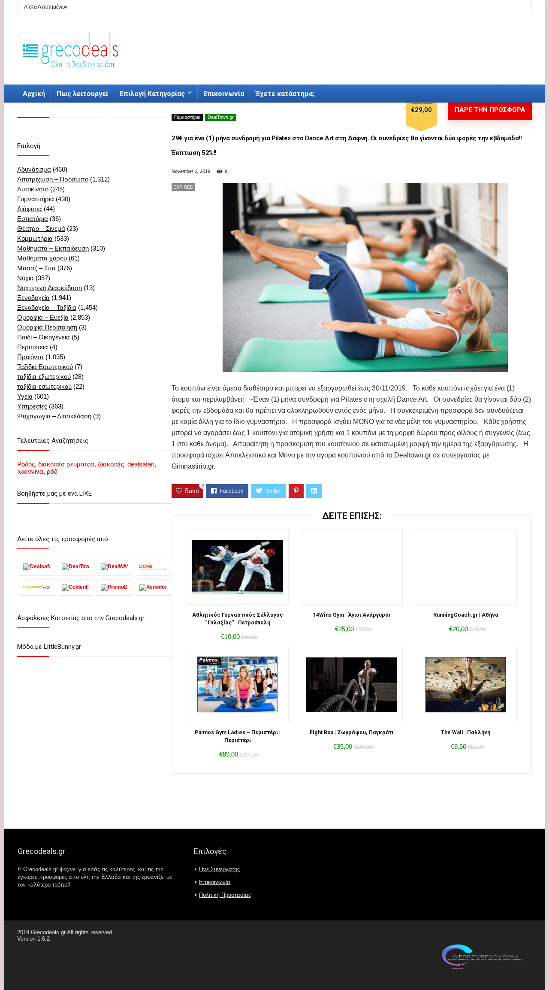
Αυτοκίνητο (32, 189)
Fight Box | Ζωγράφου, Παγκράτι (351, 732)
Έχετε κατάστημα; (285, 94)
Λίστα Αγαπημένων (45, 7)
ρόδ (52, 471)
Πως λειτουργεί (82, 94)
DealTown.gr (221, 117)
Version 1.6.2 (33, 939)
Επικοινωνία (223, 94)
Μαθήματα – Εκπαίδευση (53, 248)
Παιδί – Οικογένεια (43, 337)
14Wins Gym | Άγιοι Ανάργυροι (351, 615)
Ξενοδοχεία (33, 297)
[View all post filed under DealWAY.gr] (115, 567)
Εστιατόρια (32, 218)
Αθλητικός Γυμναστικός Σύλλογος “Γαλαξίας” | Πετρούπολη (237, 619)
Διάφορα (29, 208)
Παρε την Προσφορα (490, 110)
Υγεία (25, 396)
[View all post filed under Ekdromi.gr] (37, 587)
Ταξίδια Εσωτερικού (45, 366)
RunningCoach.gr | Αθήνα (465, 615)
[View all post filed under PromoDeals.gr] (115, 587)
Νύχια (25, 278)
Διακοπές (110, 464)
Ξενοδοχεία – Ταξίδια (46, 307)
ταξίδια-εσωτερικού (44, 386)
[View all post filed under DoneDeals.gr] (154, 567)
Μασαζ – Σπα (36, 268)
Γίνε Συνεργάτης (219, 869)
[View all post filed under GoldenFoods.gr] (76, 587)
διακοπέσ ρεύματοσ (66, 464)
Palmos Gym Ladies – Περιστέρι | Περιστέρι (238, 736)
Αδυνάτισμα (34, 169)
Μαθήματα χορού (42, 258)
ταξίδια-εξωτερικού (44, 376)
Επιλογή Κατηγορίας (152, 94)
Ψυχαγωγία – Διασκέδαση (54, 416)
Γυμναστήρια (187, 117)
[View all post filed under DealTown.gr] (76, 567)
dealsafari (140, 464)
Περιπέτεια (32, 347)
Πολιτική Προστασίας (225, 895)
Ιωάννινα (30, 471)
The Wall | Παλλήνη (465, 732)
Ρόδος (26, 464)
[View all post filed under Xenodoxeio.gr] (154, 587)
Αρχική (34, 94)
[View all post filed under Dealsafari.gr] (37, 567)
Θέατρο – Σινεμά (41, 228)
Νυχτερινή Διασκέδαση (49, 287)
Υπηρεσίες (32, 406)
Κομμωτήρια (35, 238)
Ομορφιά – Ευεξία (43, 317)
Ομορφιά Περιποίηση (47, 327)
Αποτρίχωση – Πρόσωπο (52, 179)
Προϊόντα (30, 356)
